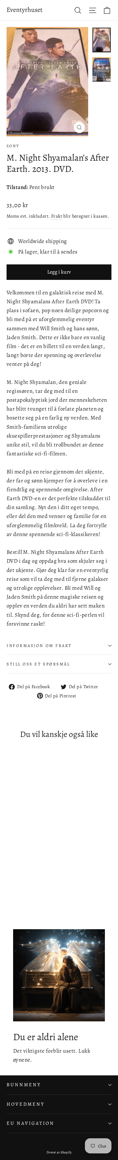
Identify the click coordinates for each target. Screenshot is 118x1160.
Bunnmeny (24, 1084)
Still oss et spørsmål (38, 664)
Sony (13, 145)
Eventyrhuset (25, 9)
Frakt (56, 216)
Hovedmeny (25, 1104)
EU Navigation (30, 1123)
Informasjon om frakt (39, 645)
